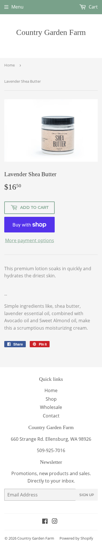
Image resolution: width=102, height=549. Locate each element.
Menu (17, 7)
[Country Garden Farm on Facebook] (45, 522)
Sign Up (86, 495)
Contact (51, 416)
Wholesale (51, 407)
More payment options (29, 240)
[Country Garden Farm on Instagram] (55, 522)
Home (9, 65)
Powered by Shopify (76, 538)
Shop (51, 399)
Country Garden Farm (51, 32)
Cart (93, 7)
